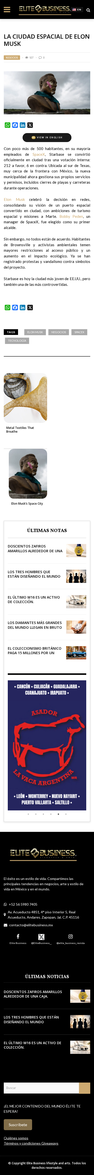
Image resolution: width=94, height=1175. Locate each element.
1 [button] (28, 814)
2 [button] (35, 814)
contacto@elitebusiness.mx (31, 925)
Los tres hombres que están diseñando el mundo (34, 574)
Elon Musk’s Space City (27, 503)
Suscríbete (18, 1124)
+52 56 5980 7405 (23, 904)
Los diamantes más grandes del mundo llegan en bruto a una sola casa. (35, 627)
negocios (58, 332)
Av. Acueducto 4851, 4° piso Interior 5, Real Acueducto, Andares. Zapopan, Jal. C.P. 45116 (43, 914)
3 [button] (43, 814)
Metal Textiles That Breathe (20, 430)
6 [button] (65, 814)
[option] (47, 745)
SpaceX (79, 332)
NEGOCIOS (12, 57)
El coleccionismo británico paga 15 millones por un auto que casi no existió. (34, 653)
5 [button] (58, 814)
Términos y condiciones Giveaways (31, 1143)
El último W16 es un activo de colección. (34, 599)
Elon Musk (35, 332)
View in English (47, 137)
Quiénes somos (16, 1138)
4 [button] (50, 814)
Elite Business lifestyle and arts (48, 1163)
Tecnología (17, 340)
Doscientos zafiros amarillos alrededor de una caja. (35, 550)
